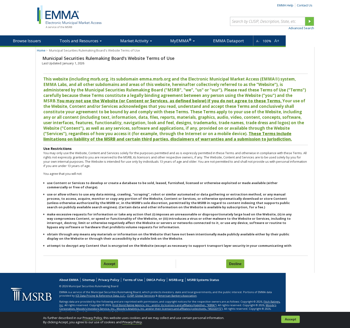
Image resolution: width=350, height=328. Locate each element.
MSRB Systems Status (203, 280)
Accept (290, 319)
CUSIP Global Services (141, 295)
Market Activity (135, 40)
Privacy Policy (92, 318)
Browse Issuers (27, 40)
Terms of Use (133, 280)
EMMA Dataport (228, 40)
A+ (276, 40)
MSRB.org (176, 280)
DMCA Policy (155, 280)
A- (258, 41)
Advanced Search (301, 28)
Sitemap (88, 280)
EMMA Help (285, 5)
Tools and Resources (79, 40)
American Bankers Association (177, 295)
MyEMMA (180, 40)
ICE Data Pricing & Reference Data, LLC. (100, 295)
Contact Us (304, 5)
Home (41, 50)
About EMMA (69, 280)
